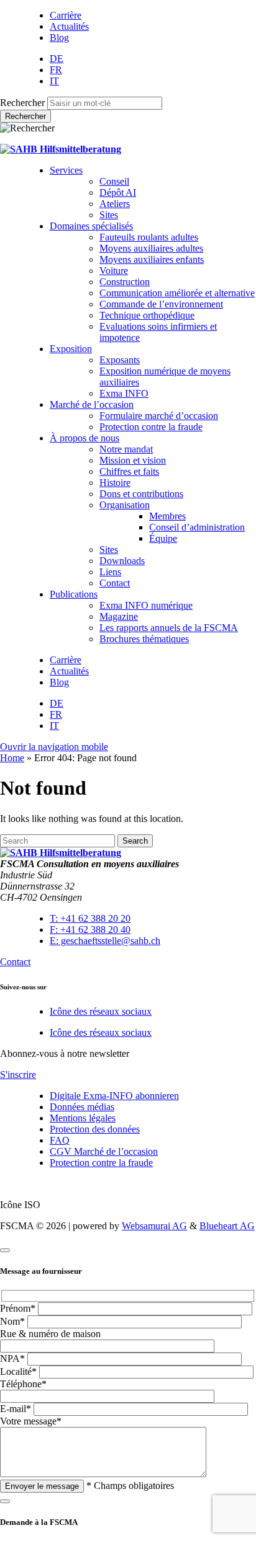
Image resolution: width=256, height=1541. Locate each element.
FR (56, 69)
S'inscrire (18, 1074)
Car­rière (65, 15)
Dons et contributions (141, 493)
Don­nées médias (82, 1107)
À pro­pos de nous (84, 438)
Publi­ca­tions (74, 594)
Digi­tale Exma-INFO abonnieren (114, 1095)
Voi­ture (113, 270)
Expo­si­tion (71, 348)
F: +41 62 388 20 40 (90, 929)
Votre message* (31, 1421)
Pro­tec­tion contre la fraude (151, 427)
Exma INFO (124, 393)
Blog (59, 37)
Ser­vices (66, 170)
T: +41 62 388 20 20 (90, 918)
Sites (108, 215)
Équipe (163, 538)
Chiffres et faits (129, 471)
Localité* (18, 1371)
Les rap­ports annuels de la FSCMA (168, 627)
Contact (114, 583)
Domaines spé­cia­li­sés (91, 226)
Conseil (114, 181)
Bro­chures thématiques (144, 639)
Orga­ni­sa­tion (124, 505)
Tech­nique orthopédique (146, 315)
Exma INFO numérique (146, 605)
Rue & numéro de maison (50, 1333)
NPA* (12, 1358)
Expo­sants (119, 360)
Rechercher (22, 102)
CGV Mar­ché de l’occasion (104, 1151)
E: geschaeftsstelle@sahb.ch (105, 940)
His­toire (114, 482)
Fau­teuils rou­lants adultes (148, 237)
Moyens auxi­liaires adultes (151, 248)
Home (12, 758)
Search (135, 841)
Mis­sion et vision (132, 460)
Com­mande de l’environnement (161, 304)
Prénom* (17, 1308)
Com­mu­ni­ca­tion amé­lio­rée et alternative (177, 293)
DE (56, 58)
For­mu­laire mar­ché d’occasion (158, 415)
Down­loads (122, 560)
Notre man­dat (126, 449)
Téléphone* (23, 1384)
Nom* (12, 1321)
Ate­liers (114, 203)
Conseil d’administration (197, 527)
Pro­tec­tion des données (95, 1129)
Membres (167, 516)
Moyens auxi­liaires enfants (151, 259)
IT (54, 81)
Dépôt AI (117, 192)
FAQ (60, 1140)
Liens (110, 572)
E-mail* (15, 1408)
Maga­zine (118, 616)
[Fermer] (5, 1250)
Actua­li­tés (69, 26)
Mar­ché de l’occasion (92, 404)
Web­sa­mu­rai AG (154, 1226)
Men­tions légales (83, 1118)
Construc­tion (124, 281)
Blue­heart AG (227, 1226)
